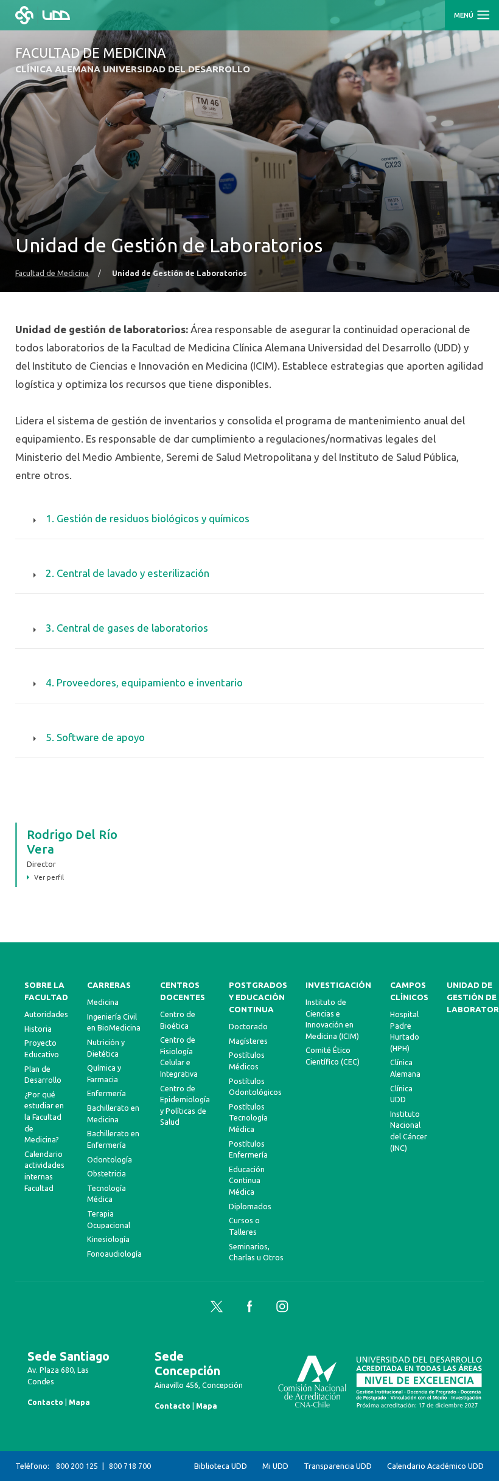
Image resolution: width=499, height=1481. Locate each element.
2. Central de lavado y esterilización (127, 573)
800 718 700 (130, 1466)
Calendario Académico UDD (435, 1466)
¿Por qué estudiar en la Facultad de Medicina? (44, 1117)
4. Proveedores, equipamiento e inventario (144, 682)
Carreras (109, 985)
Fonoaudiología (114, 1253)
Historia (38, 1028)
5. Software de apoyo (95, 737)
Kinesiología (108, 1239)
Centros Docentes (182, 991)
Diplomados (250, 1206)
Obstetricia (106, 1173)
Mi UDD (275, 1466)
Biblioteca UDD (220, 1466)
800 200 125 (77, 1466)
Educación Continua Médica (247, 1180)
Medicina (103, 1002)
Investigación (338, 985)
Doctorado (248, 1026)
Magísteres (248, 1041)
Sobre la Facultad (46, 991)
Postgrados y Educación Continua (258, 997)
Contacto (45, 1402)
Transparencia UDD (338, 1466)
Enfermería (106, 1093)
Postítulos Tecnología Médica (248, 1117)
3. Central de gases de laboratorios (127, 627)
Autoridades (46, 1014)
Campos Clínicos (409, 991)
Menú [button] (464, 15)
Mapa (79, 1402)
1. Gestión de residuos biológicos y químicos (148, 518)
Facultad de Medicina (52, 273)
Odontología (109, 1159)
